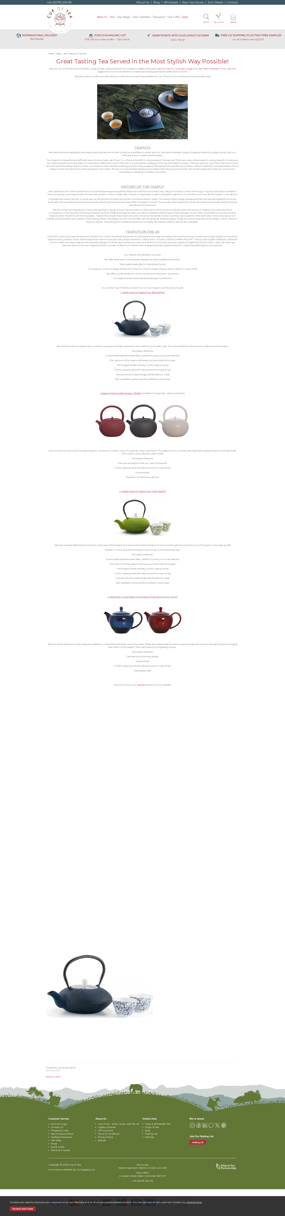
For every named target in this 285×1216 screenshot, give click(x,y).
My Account (219, 22)
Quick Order (58, 1147)
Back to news (53, 1076)
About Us (142, 2)
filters (206, 68)
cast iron (161, 68)
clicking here (194, 1202)
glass (142, 68)
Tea (112, 17)
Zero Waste (215, 2)
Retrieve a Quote (60, 1150)
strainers (214, 68)
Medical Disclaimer (61, 1137)
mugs (189, 68)
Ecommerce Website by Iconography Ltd (71, 1169)
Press (54, 1143)
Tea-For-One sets (176, 68)
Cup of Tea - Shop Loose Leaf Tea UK (118, 1124)
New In (102, 17)
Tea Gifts (173, 17)
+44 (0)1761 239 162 (59, 2)
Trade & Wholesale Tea (157, 1124)
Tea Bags (123, 17)
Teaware (158, 17)
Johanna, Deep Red (150, 597)
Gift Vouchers (105, 1130)
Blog (156, 2)
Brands (102, 1140)
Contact (232, 2)
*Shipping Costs (59, 1130)
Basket (233, 20)
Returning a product (62, 1133)
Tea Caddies (141, 17)
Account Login (59, 1124)
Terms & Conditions (108, 1133)
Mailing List (151, 1133)
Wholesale (171, 2)
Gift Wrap (56, 1140)
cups (199, 68)
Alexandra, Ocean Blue (122, 597)
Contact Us (57, 1127)
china (148, 68)
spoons (232, 68)
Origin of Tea (152, 1127)
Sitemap (149, 1137)
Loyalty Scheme (107, 1127)
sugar (101, 71)
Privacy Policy (105, 1137)
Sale (185, 17)
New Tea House (193, 2)
